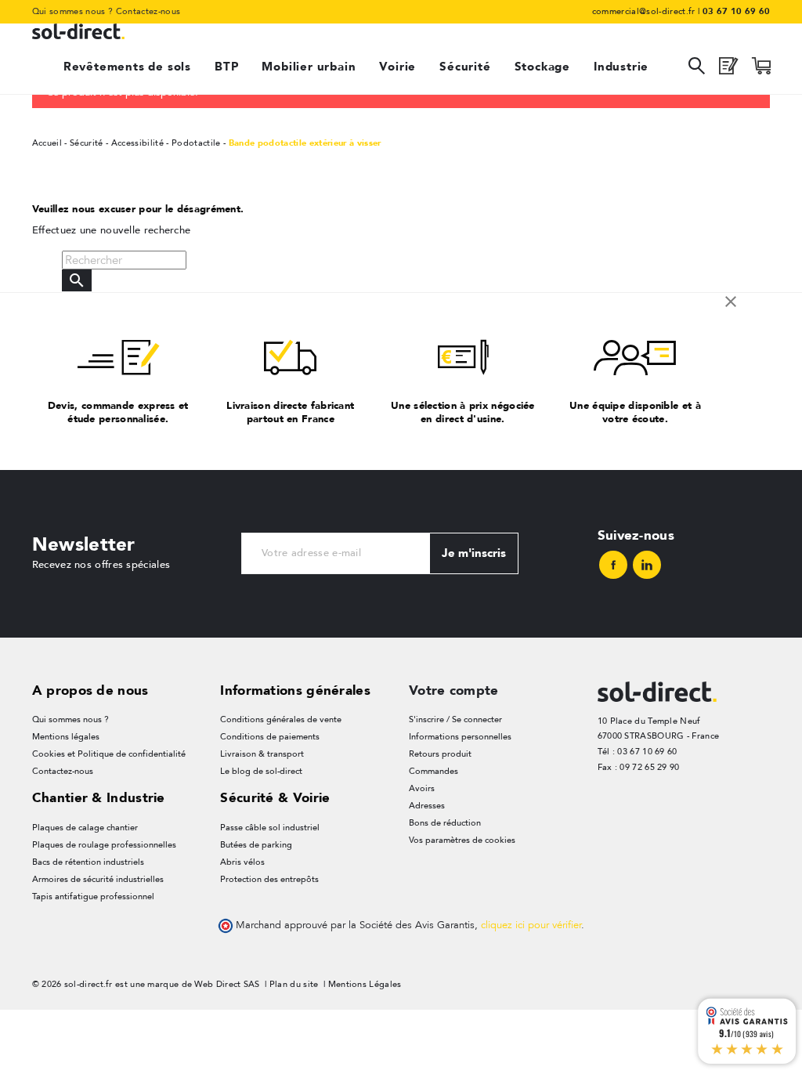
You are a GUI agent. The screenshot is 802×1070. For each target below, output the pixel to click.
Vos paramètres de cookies (462, 840)
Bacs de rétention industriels (88, 862)
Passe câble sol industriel (270, 827)
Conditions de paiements (270, 737)
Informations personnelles (460, 737)
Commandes (433, 771)
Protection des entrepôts (269, 879)
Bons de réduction (445, 823)
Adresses (427, 806)
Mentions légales (65, 737)
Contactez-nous (148, 11)
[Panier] (761, 70)
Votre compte (454, 690)
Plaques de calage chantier (85, 827)
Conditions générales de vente (280, 719)
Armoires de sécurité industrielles (98, 879)
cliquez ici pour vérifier (531, 925)
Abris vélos (242, 862)
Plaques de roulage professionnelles (104, 845)
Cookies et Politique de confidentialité (109, 754)
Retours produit (440, 754)
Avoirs (422, 788)
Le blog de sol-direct (261, 771)
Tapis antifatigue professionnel (93, 896)
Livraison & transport (262, 754)
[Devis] (728, 70)
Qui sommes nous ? (73, 11)
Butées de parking (256, 845)
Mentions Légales (365, 984)
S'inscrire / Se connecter (455, 719)
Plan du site (294, 984)
